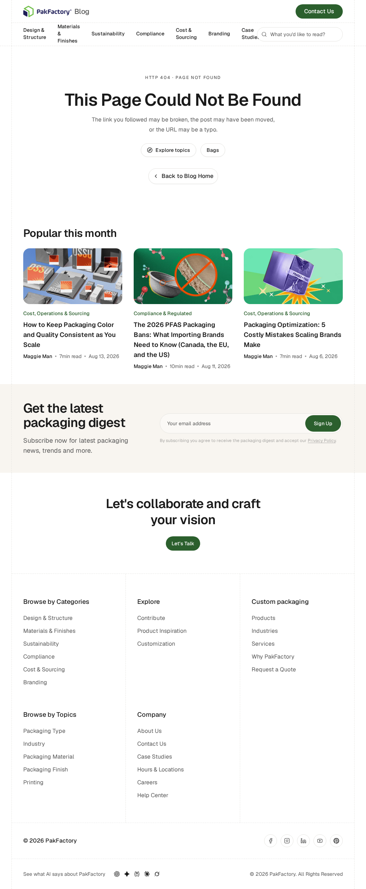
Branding (219, 33)
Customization (156, 643)
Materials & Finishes (69, 33)
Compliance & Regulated (163, 313)
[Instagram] (287, 840)
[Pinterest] (336, 840)
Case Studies (251, 33)
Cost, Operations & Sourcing (56, 313)
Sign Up (323, 423)
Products (263, 618)
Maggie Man (37, 356)
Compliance (150, 33)
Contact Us (319, 11)
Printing (33, 782)
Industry (34, 744)
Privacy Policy (322, 440)
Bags (213, 150)
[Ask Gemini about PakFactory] (127, 874)
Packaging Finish (45, 769)
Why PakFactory (273, 656)
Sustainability (108, 33)
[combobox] (300, 34)
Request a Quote (274, 669)
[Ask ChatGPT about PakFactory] (117, 874)
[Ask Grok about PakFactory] (157, 874)
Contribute (151, 618)
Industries (265, 631)
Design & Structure (34, 33)
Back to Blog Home (187, 176)
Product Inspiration (162, 631)
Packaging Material (48, 756)
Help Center (152, 795)
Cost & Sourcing (186, 33)
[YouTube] (319, 840)
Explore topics (172, 150)
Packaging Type (44, 731)
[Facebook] (270, 840)
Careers (147, 782)
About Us (149, 731)
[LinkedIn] (303, 840)
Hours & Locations (160, 769)
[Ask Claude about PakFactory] (147, 874)
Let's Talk (183, 543)
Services (263, 643)
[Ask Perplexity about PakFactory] (137, 874)
